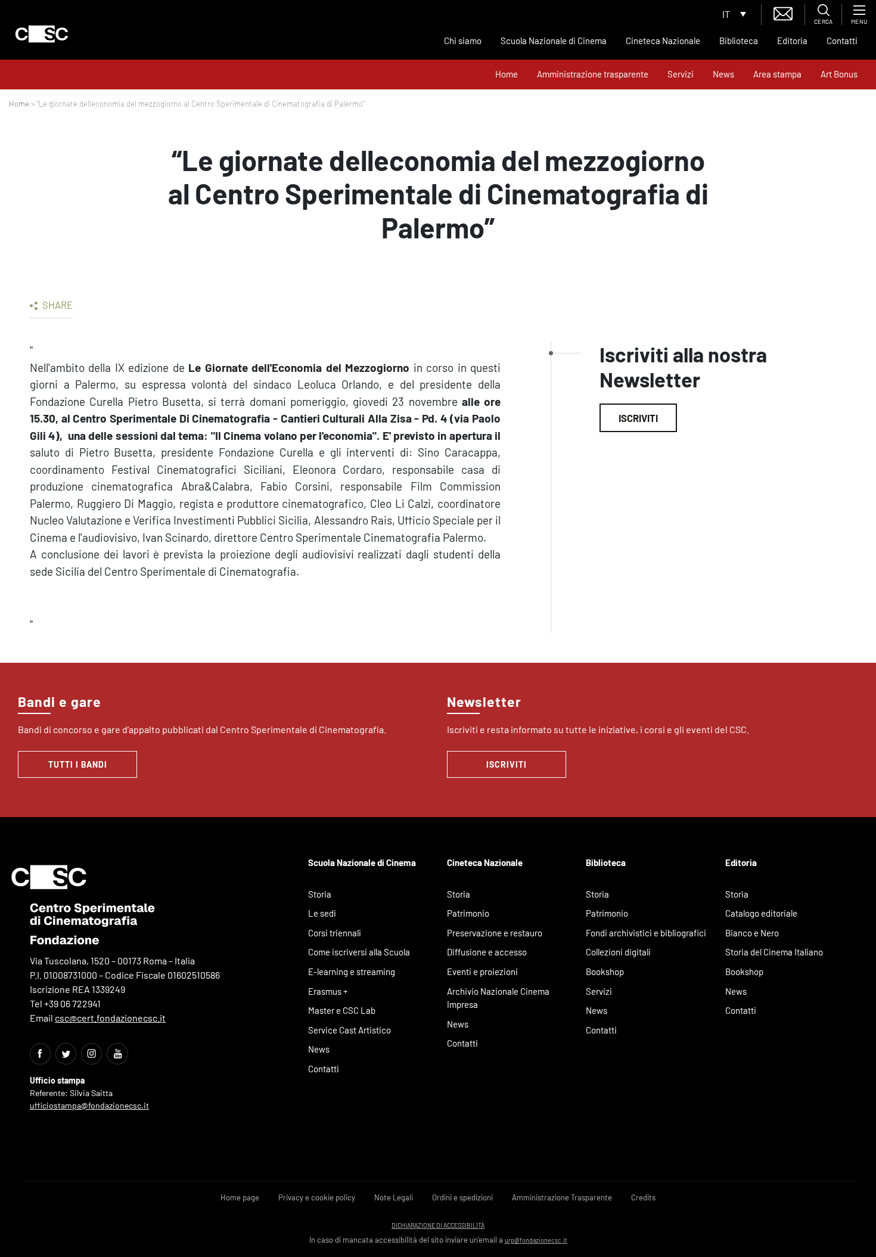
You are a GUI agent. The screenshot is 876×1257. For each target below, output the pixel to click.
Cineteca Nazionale (663, 40)
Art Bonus (839, 74)
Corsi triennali (334, 932)
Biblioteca (738, 40)
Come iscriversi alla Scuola (359, 951)
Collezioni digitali (618, 951)
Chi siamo (463, 40)
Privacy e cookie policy (316, 1197)
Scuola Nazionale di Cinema (554, 40)
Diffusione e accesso (487, 951)
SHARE (57, 305)
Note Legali (393, 1197)
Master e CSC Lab (341, 1010)
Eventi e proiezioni (482, 971)
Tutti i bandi (77, 764)
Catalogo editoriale (761, 913)
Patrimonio (468, 913)
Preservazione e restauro (494, 932)
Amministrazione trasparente (592, 74)
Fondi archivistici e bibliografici (646, 932)
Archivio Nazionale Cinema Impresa (498, 998)
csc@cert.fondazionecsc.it (110, 1017)
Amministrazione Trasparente (562, 1197)
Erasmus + (328, 991)
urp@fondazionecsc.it (536, 1240)
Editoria (792, 40)
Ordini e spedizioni (462, 1197)
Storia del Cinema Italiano (774, 951)
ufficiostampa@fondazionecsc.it (89, 1105)
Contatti (842, 40)
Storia (319, 894)
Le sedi (322, 913)
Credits (643, 1197)
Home (506, 74)
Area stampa (777, 74)
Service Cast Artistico (349, 1030)
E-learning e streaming (351, 971)
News (723, 74)
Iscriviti (638, 418)
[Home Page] (41, 34)
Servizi (680, 74)
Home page (239, 1197)
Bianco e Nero (752, 932)
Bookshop (605, 971)
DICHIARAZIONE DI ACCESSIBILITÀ (438, 1225)
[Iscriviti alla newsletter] (783, 12)
